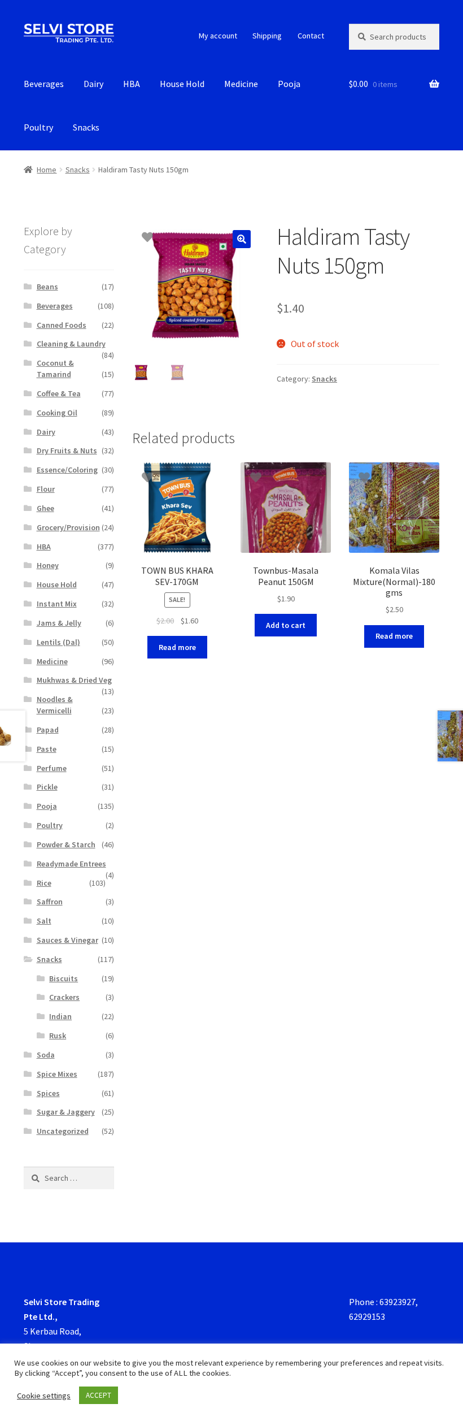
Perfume (52, 768)
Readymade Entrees (71, 864)
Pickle (47, 787)
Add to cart (285, 625)
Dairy (93, 83)
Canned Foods (61, 325)
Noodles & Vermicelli (55, 705)
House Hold (182, 83)
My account (218, 36)
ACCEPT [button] (98, 1395)
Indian (60, 1016)
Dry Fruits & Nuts (67, 450)
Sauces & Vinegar (67, 940)
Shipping (267, 36)
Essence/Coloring (67, 470)
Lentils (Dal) (58, 642)
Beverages (44, 83)
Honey (48, 565)
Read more (177, 647)
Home (46, 169)
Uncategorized (63, 1131)
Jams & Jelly (59, 623)
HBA (131, 83)
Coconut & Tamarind (55, 368)
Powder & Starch (66, 844)
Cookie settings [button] (44, 1395)
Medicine (241, 83)
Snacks (86, 127)
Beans (47, 286)
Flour (46, 489)
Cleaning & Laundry (71, 344)
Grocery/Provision (68, 527)
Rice (44, 883)
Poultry (38, 127)
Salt (44, 921)
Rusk (57, 1035)
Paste (46, 749)
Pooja (289, 83)
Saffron (50, 901)
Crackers (64, 997)
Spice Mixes (57, 1074)
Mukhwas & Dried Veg (74, 680)
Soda (46, 1055)
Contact (311, 36)
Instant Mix (57, 604)
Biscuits (63, 978)
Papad (48, 730)
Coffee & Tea (59, 393)
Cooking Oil (57, 413)
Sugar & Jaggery (66, 1112)
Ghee (45, 508)
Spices (48, 1093)
